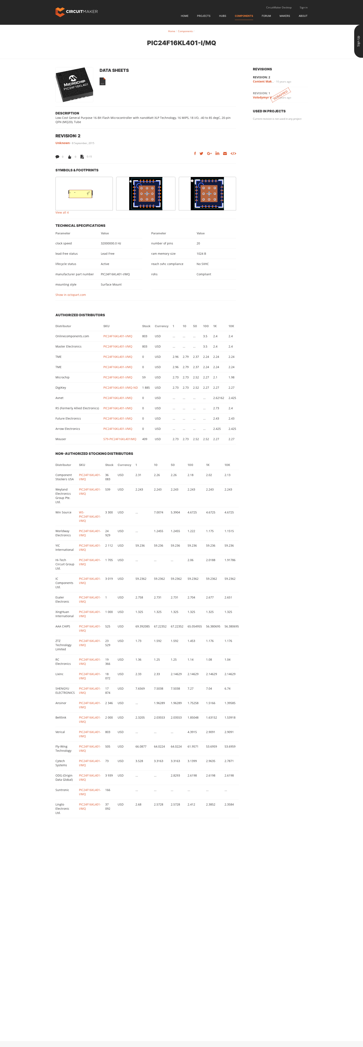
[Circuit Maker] (76, 12)
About (303, 16)
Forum (266, 16)
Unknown (62, 143)
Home (184, 16)
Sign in (304, 7)
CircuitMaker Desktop (279, 7)
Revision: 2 (261, 77)
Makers (285, 16)
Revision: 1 (261, 93)
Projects (203, 16)
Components (244, 16)
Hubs (222, 16)
